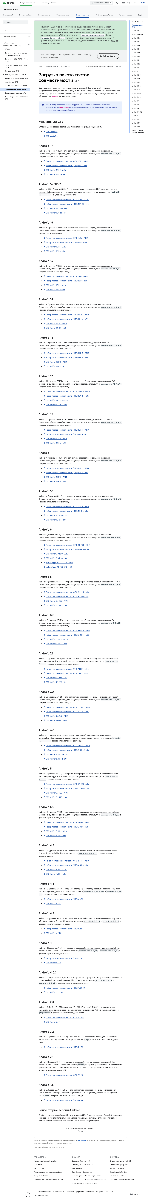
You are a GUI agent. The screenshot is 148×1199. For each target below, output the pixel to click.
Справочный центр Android (120, 1161)
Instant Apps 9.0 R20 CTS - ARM (59, 563)
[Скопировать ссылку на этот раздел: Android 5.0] (56, 807)
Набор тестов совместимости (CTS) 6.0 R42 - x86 (67, 750)
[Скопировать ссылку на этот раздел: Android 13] (55, 338)
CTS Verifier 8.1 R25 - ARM (57, 601)
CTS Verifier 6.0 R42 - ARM (57, 754)
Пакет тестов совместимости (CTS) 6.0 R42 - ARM (68, 746)
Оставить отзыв (41, 1195)
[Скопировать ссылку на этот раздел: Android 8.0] (56, 615)
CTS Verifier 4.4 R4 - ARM (56, 870)
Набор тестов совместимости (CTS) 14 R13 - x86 (67, 319)
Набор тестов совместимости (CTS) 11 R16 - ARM (67, 468)
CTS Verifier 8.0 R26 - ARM (57, 639)
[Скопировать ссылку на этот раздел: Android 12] (55, 414)
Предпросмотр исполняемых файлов (48, 1172)
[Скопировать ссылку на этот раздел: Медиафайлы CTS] (65, 122)
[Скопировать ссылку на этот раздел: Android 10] (55, 491)
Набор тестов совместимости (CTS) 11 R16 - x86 (67, 473)
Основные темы (62, 15)
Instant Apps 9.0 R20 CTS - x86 (59, 567)
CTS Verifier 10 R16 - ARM (56, 515)
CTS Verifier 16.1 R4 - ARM (56, 208)
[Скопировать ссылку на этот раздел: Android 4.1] (56, 943)
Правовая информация (75, 1192)
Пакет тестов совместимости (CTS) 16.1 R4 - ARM (67, 200)
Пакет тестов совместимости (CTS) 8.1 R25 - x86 (67, 597)
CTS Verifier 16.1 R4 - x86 (56, 213)
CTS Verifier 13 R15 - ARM (56, 362)
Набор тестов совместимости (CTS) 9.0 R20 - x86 (67, 549)
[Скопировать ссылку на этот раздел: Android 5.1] (56, 769)
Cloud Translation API (50, 57)
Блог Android (77, 1168)
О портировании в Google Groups (84, 1183)
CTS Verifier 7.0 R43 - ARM (57, 716)
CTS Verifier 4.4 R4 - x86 (56, 874)
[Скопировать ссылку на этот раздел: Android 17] (55, 146)
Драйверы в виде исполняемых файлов (48, 1179)
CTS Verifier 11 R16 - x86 (56, 481)
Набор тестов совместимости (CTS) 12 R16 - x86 (67, 434)
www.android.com (117, 1168)
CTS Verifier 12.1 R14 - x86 (56, 405)
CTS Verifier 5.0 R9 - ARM (56, 831)
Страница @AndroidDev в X (82, 1165)
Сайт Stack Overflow (117, 1176)
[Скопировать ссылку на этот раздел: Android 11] (55, 453)
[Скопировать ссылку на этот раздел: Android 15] (55, 261)
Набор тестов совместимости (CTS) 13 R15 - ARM (67, 353)
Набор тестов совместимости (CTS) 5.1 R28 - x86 (67, 788)
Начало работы (25, 15)
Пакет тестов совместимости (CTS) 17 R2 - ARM (67, 161)
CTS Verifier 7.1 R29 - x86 (56, 682)
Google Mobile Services (118, 1172)
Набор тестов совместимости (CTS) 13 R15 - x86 (67, 357)
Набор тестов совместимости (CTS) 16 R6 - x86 (66, 242)
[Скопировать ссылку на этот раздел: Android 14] (55, 299)
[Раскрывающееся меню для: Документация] (35, 3)
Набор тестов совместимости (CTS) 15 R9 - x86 (66, 281)
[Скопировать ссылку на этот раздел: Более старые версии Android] (82, 1110)
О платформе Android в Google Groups (86, 1176)
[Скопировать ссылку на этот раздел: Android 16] (55, 222)
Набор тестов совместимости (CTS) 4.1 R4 (64, 958)
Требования (38, 1165)
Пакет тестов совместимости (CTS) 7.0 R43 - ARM (68, 707)
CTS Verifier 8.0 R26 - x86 (56, 644)
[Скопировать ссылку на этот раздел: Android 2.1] (56, 1057)
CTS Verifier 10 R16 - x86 (56, 520)
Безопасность (44, 15)
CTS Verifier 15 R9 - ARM (56, 285)
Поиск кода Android (49, 3)
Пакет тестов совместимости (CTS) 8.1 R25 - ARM (67, 592)
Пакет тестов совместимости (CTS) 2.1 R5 (64, 1075)
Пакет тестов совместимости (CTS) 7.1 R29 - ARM (67, 669)
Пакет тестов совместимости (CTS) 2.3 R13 (65, 1017)
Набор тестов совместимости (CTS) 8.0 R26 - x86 (67, 635)
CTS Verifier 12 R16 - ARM (56, 439)
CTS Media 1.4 (52, 136)
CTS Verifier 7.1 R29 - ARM (56, 678)
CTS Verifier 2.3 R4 (53, 1022)
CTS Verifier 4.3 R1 (53, 904)
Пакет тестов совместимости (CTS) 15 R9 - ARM (67, 276)
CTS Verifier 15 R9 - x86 (55, 290)
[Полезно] (117, 66)
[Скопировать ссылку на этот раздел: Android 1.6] (56, 1085)
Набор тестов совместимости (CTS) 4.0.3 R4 (65, 988)
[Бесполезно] (120, 66)
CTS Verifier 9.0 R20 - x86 (56, 558)
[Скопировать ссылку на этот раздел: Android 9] (54, 529)
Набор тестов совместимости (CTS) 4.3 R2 (64, 899)
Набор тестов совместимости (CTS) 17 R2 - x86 (66, 166)
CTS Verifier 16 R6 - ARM (56, 247)
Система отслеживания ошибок (122, 1179)
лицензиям (82, 1141)
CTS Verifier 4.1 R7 (53, 963)
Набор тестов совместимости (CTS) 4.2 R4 (64, 929)
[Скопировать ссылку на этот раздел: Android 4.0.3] (59, 972)
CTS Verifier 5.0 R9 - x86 (56, 836)
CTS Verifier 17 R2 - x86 (55, 174)
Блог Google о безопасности (83, 1172)
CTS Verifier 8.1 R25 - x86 (56, 605)
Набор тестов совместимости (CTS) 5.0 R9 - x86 (67, 827)
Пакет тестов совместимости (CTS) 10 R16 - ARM (67, 507)
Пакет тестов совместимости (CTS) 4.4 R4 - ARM (67, 861)
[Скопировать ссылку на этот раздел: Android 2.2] (56, 1032)
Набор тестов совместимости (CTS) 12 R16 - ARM (67, 430)
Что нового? (8, 15)
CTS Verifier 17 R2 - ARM (56, 170)
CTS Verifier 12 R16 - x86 (56, 443)
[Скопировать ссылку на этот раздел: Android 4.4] (56, 845)
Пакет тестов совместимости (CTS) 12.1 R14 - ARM (68, 391)
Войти (142, 3)
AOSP (41, 66)
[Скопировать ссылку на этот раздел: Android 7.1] (55, 653)
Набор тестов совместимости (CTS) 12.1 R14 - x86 (67, 396)
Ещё (140, 15)
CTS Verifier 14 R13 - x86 (56, 328)
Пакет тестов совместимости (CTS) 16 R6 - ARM (67, 238)
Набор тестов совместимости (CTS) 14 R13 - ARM (67, 315)
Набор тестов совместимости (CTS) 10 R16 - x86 (67, 511)
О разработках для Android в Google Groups (89, 1179)
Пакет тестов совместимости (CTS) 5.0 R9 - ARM (67, 822)
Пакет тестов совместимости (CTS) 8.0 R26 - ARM (68, 630)
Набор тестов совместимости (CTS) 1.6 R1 (64, 1100)
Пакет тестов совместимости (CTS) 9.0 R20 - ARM (68, 545)
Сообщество (58, 1192)
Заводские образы (41, 1176)
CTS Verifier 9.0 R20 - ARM (57, 554)
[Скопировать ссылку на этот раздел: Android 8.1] (56, 577)
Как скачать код (40, 1168)
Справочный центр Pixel (119, 1165)
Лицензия (90, 1192)
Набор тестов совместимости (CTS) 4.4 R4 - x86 (67, 865)
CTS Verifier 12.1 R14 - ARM (57, 400)
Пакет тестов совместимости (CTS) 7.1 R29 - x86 (67, 673)
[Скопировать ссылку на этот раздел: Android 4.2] (56, 913)
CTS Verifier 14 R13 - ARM (56, 323)
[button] (13, 37)
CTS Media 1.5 (51, 132)
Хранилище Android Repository (45, 1161)
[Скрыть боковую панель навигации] (28, 1195)
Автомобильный (125, 15)
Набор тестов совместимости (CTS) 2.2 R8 (64, 1047)
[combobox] (101, 3)
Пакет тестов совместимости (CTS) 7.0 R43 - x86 (67, 712)
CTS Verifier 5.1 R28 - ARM (57, 793)
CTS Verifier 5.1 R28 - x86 (56, 797)
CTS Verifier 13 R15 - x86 (56, 366)
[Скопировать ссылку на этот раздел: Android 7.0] (56, 692)
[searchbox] (15, 22)
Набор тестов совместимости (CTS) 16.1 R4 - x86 (67, 204)
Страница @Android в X (81, 1161)
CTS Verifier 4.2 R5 (53, 933)
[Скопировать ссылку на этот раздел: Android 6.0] (56, 730)
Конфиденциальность (104, 1192)
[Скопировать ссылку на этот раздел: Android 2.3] (56, 1002)
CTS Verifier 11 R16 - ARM (56, 477)
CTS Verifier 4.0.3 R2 (54, 992)
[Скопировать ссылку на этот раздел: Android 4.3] (56, 884)
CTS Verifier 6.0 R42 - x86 (56, 759)
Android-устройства (104, 15)
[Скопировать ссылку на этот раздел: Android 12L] (56, 376)
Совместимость (82, 15)
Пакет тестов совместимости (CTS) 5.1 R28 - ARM (67, 784)
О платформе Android (42, 1192)
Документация (26, 3)
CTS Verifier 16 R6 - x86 (55, 251)
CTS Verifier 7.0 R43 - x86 (56, 720)
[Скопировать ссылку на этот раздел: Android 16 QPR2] (63, 184)
